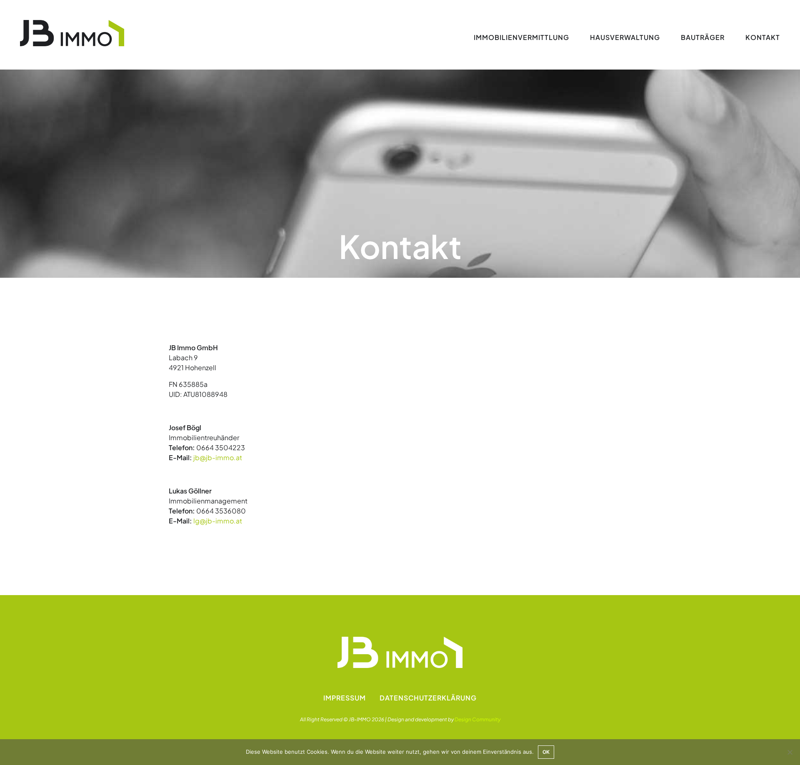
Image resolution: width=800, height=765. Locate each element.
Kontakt (762, 37)
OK (546, 752)
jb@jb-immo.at (217, 457)
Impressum (344, 697)
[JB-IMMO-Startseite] (72, 33)
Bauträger (703, 37)
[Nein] (789, 752)
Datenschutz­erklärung (428, 697)
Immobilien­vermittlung (521, 37)
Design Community (477, 719)
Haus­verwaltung (625, 37)
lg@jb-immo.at (217, 520)
